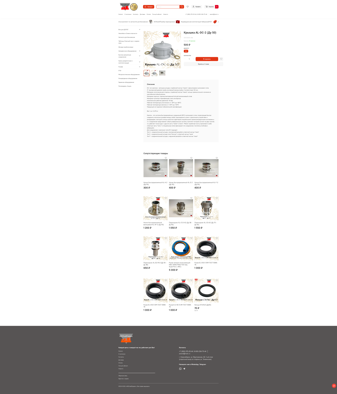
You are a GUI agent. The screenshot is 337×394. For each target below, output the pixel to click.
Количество (187, 55)
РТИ (119, 70)
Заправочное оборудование (127, 51)
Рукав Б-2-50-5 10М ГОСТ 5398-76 (206, 264)
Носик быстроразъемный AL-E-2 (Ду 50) (181, 183)
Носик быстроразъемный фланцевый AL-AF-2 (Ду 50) (153, 224)
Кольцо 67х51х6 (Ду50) (202, 305)
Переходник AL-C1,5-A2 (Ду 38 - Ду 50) (180, 224)
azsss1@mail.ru (214, 14)
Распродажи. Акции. (124, 86)
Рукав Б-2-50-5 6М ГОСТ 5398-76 (154, 306)
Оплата (149, 14)
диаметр (186, 48)
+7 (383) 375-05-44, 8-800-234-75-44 (196, 14)
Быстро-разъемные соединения (124, 56)
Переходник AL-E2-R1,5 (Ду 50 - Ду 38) (155, 264)
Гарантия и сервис (123, 378)
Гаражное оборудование (126, 82)
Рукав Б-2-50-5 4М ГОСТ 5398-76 (180, 306)
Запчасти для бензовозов (126, 37)
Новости (165, 14)
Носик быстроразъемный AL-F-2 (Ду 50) (206, 183)
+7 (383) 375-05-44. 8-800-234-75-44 (192, 351)
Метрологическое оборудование (129, 74)
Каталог (150, 7)
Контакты (135, 14)
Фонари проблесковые (125, 47)
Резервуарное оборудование (127, 78)
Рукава (120, 67)
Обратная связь (122, 375)
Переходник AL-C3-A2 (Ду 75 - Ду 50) (205, 224)
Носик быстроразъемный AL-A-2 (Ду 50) (155, 183)
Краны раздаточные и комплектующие (125, 62)
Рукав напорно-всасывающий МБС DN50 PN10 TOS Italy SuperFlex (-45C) (179, 265)
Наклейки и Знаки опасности (127, 33)
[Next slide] (178, 50)
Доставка (142, 14)
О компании (128, 14)
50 (186, 51)
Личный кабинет (157, 14)
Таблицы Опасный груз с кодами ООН (128, 42)
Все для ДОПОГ (123, 29)
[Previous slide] (146, 50)
